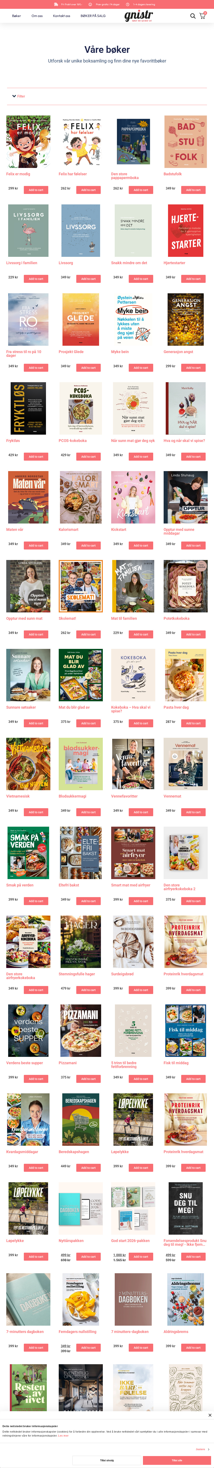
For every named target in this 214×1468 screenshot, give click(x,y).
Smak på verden (19, 885)
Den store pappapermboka (125, 176)
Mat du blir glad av (74, 707)
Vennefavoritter (124, 796)
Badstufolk (173, 174)
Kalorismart (68, 530)
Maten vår (14, 530)
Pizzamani (68, 1063)
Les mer (63, 1435)
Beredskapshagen (74, 1152)
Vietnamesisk (18, 796)
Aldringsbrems (176, 1332)
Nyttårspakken (71, 1241)
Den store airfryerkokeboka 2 (179, 887)
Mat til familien (124, 619)
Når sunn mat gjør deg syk (133, 441)
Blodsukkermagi (72, 796)
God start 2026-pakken (130, 1241)
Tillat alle (177, 1460)
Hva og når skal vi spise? (184, 441)
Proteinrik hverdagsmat (183, 974)
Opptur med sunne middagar (179, 531)
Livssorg (66, 263)
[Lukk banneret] (210, 1415)
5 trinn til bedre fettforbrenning (123, 1065)
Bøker (16, 16)
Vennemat (172, 796)
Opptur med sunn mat (24, 619)
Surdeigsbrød (122, 974)
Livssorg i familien (21, 263)
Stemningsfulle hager (77, 974)
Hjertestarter (174, 263)
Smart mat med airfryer (130, 885)
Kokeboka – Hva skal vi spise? (130, 709)
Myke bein (120, 352)
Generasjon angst (178, 352)
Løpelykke (120, 1152)
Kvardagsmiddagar (22, 1152)
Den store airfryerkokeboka (20, 976)
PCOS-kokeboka (73, 441)
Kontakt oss (61, 16)
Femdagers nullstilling (77, 1332)
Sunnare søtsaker (21, 707)
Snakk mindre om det (129, 263)
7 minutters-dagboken (130, 1332)
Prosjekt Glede (71, 352)
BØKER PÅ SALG (93, 16)
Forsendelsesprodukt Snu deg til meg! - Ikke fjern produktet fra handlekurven (185, 1242)
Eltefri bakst (69, 885)
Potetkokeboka (177, 619)
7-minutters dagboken (25, 1332)
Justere (200, 1449)
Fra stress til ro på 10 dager (23, 353)
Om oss (37, 16)
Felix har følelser (73, 174)
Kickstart (118, 530)
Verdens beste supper (24, 1063)
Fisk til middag (176, 1063)
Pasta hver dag (176, 707)
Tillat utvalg (107, 1460)
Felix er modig (18, 174)
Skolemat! (67, 619)
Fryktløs (13, 441)
